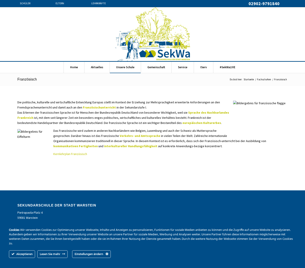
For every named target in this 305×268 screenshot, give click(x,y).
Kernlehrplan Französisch (70, 154)
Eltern (60, 3)
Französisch (27, 79)
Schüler (25, 3)
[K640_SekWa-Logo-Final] (152, 34)
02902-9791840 (264, 3)
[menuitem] (34, 5)
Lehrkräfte (98, 3)
